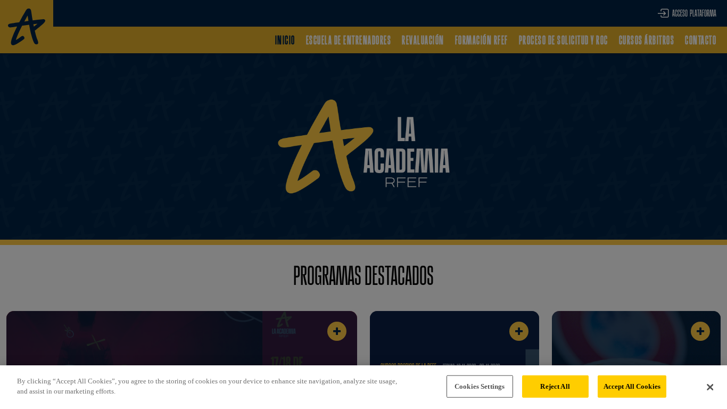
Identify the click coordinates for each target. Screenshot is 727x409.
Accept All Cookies (632, 386)
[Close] (710, 387)
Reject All (554, 386)
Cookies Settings (480, 386)
